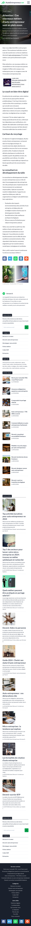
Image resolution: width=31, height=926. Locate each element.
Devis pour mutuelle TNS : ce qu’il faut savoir (19, 379)
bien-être (5, 366)
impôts (4, 364)
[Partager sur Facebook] (5, 258)
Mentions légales (15, 903)
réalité (20, 366)
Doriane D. (16, 38)
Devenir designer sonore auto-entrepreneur (19, 469)
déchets (17, 368)
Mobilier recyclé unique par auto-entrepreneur (19, 446)
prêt (4, 368)
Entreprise (6, 353)
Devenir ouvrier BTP (11, 794)
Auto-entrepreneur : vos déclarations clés (13, 694)
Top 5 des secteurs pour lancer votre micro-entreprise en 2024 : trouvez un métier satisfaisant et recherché (13, 554)
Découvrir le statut (8, 336)
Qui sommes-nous (15, 907)
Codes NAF (6, 350)
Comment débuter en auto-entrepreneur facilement (19, 424)
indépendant (18, 362)
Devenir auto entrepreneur (10, 339)
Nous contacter (15, 916)
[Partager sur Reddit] (26, 258)
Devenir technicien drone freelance (19, 458)
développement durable (8, 362)
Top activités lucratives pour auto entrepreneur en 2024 (14, 516)
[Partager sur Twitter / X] (10, 258)
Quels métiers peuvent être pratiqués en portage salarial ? (13, 593)
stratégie (25, 366)
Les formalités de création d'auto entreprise (14, 759)
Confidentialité (15, 905)
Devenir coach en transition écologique (18, 481)
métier (9, 366)
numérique (22, 368)
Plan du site (15, 912)
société (7, 368)
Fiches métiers (7, 11)
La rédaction (15, 909)
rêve (18, 366)
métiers (12, 364)
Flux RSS (15, 914)
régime (23, 362)
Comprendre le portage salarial (18, 401)
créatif (13, 368)
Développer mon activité (10, 343)
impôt (7, 364)
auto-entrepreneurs (15, 55)
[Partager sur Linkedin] (21, 258)
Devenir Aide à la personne (14, 628)
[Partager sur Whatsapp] (15, 258)
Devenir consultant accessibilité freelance (18, 435)
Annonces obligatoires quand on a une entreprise (19, 390)
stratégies (13, 366)
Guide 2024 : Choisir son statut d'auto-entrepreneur (14, 661)
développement (18, 364)
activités (24, 364)
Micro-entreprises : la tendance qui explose (12, 727)
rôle (10, 368)
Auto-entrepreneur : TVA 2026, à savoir (19, 413)
